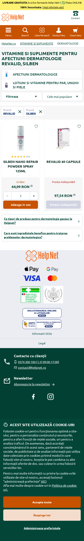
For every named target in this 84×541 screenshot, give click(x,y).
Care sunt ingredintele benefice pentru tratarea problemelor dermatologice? (35, 235)
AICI (43, 481)
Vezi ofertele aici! (53, 7)
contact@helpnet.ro (32, 367)
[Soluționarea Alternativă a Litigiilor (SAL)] (42, 324)
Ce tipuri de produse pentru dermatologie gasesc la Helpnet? (38, 221)
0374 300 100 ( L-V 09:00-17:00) (38, 362)
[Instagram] (50, 396)
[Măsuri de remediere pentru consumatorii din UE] (42, 313)
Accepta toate (42, 502)
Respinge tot (42, 515)
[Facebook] (33, 396)
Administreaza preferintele (42, 528)
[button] (58, 32)
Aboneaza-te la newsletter (32, 384)
